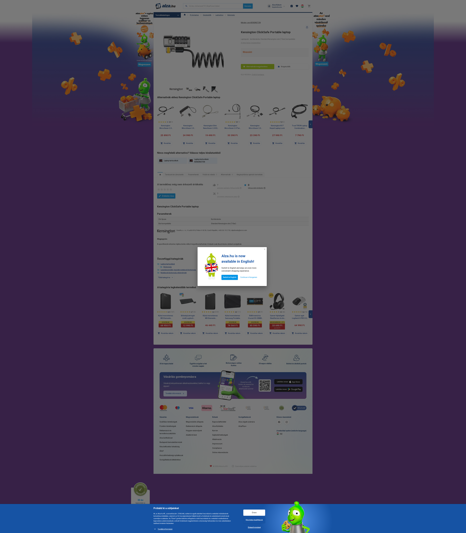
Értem (254, 513)
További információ (165, 529)
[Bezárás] (264, 249)
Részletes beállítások (254, 520)
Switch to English (229, 277)
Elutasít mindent (254, 527)
